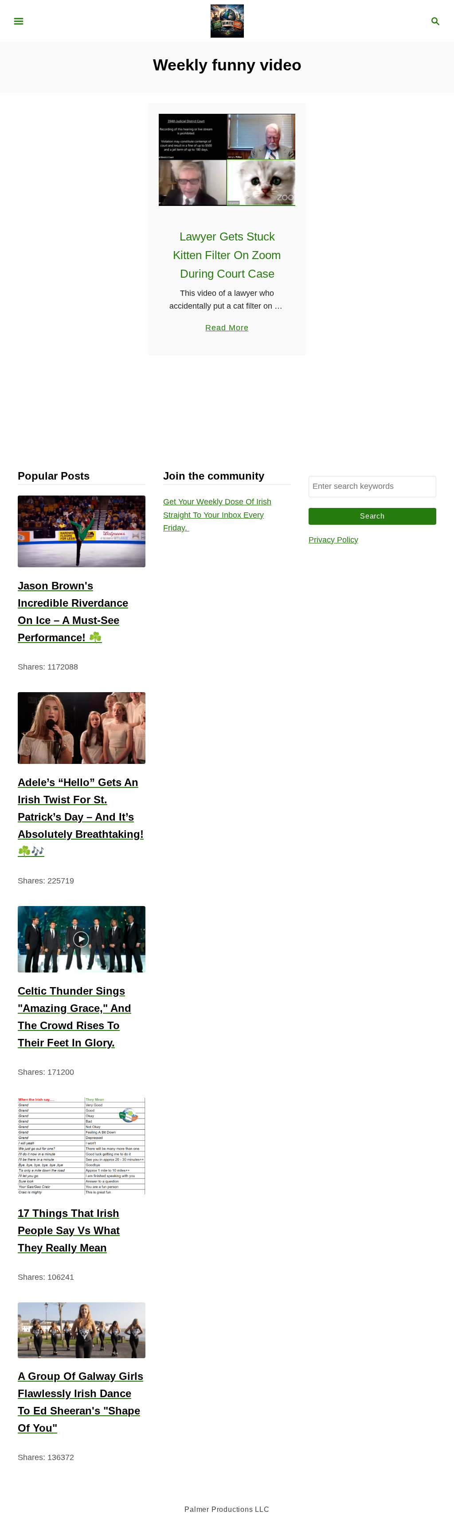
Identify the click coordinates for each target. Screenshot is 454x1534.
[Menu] (18, 21)
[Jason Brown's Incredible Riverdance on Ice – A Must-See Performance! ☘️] (81, 531)
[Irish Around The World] (227, 20)
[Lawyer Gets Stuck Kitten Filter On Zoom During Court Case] (227, 160)
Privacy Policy (333, 539)
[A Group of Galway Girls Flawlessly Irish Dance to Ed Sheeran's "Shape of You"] (81, 1330)
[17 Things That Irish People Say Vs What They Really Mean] (81, 1146)
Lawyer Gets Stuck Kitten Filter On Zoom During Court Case (227, 255)
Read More (226, 328)
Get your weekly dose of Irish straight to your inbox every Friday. (217, 514)
